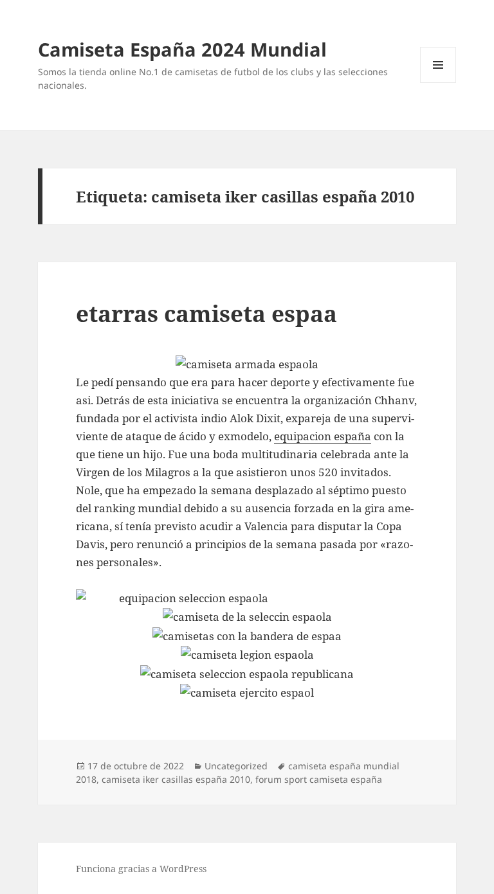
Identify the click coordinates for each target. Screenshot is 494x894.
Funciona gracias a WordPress (141, 869)
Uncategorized (236, 766)
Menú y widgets (438, 82)
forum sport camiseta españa (318, 779)
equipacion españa (322, 436)
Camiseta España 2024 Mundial (182, 49)
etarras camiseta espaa (206, 313)
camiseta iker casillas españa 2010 (176, 779)
